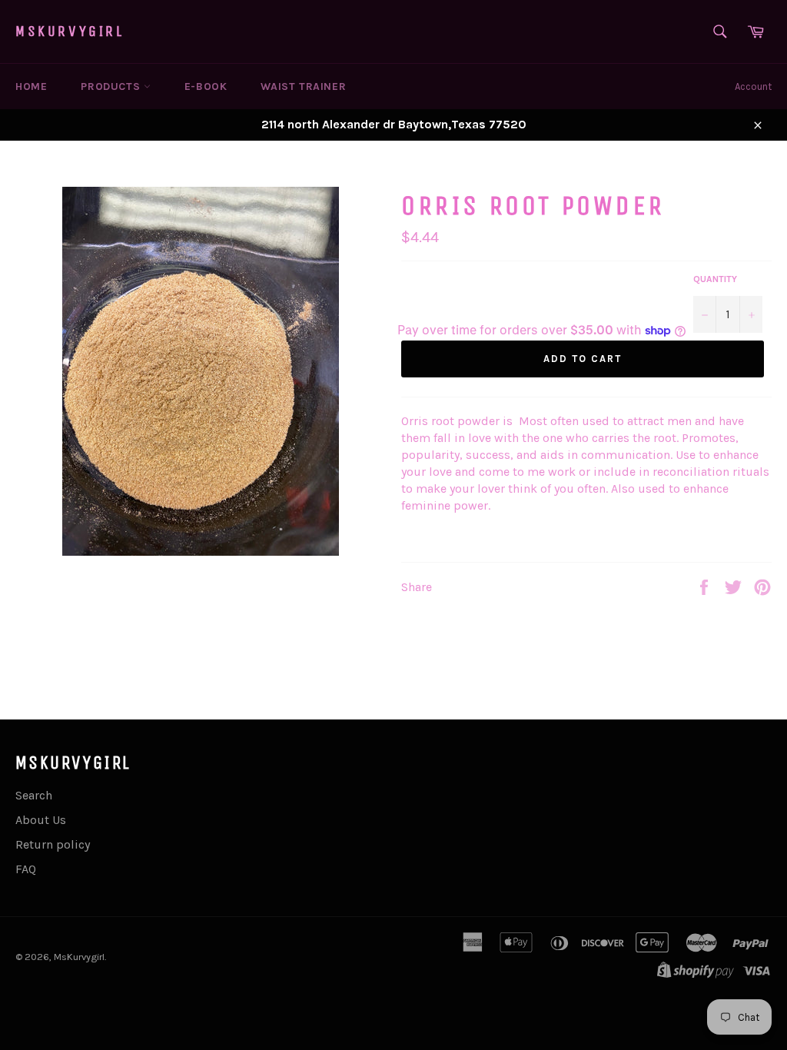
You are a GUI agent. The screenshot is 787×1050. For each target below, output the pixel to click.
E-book (205, 86)
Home (31, 86)
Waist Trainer (303, 86)
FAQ (25, 869)
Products (112, 86)
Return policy (52, 844)
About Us (40, 819)
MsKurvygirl (70, 31)
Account (753, 86)
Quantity (715, 279)
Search (33, 795)
